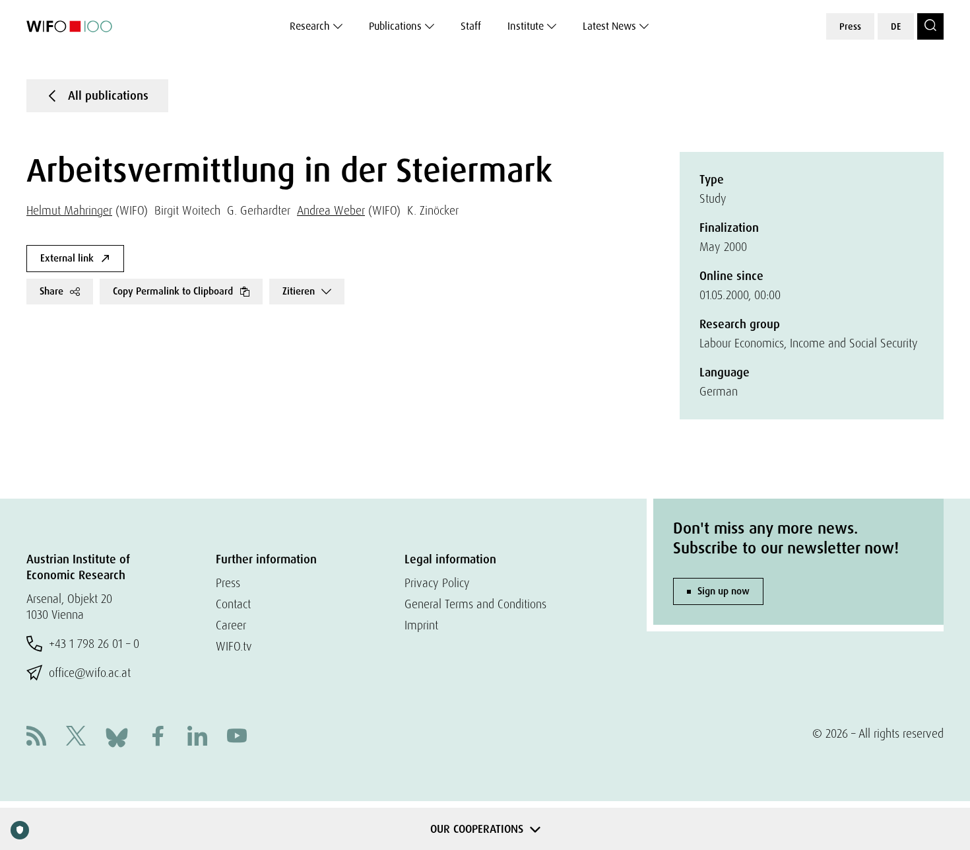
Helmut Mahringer (69, 210)
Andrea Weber (331, 210)
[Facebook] (158, 737)
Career (231, 625)
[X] (76, 737)
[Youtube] (237, 737)
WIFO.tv (234, 646)
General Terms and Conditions (475, 604)
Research (310, 26)
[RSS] (36, 737)
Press (850, 26)
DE (896, 26)
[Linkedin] (197, 737)
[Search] (930, 26)
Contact (233, 604)
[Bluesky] (117, 736)
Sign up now (723, 591)
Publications (395, 26)
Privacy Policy (437, 582)
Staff (471, 26)
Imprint (421, 625)
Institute (525, 26)
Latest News (609, 26)
